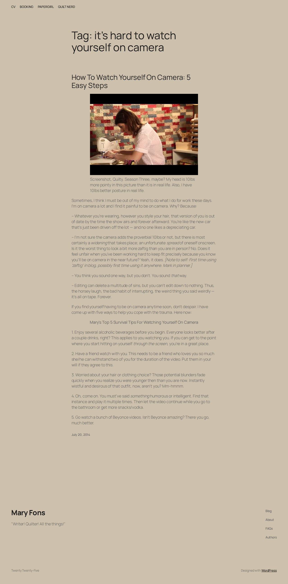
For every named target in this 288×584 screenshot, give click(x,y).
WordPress (269, 570)
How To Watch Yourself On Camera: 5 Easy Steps (131, 81)
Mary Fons (28, 512)
